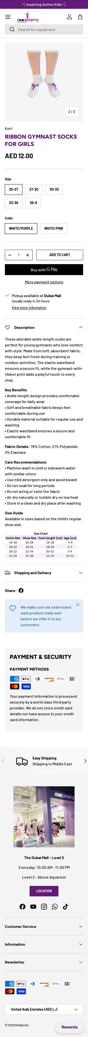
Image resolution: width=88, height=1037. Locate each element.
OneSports (21, 1025)
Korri (8, 128)
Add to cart (59, 255)
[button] (80, 16)
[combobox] (44, 29)
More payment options (44, 282)
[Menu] (7, 16)
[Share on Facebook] (21, 590)
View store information (29, 308)
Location (44, 891)
